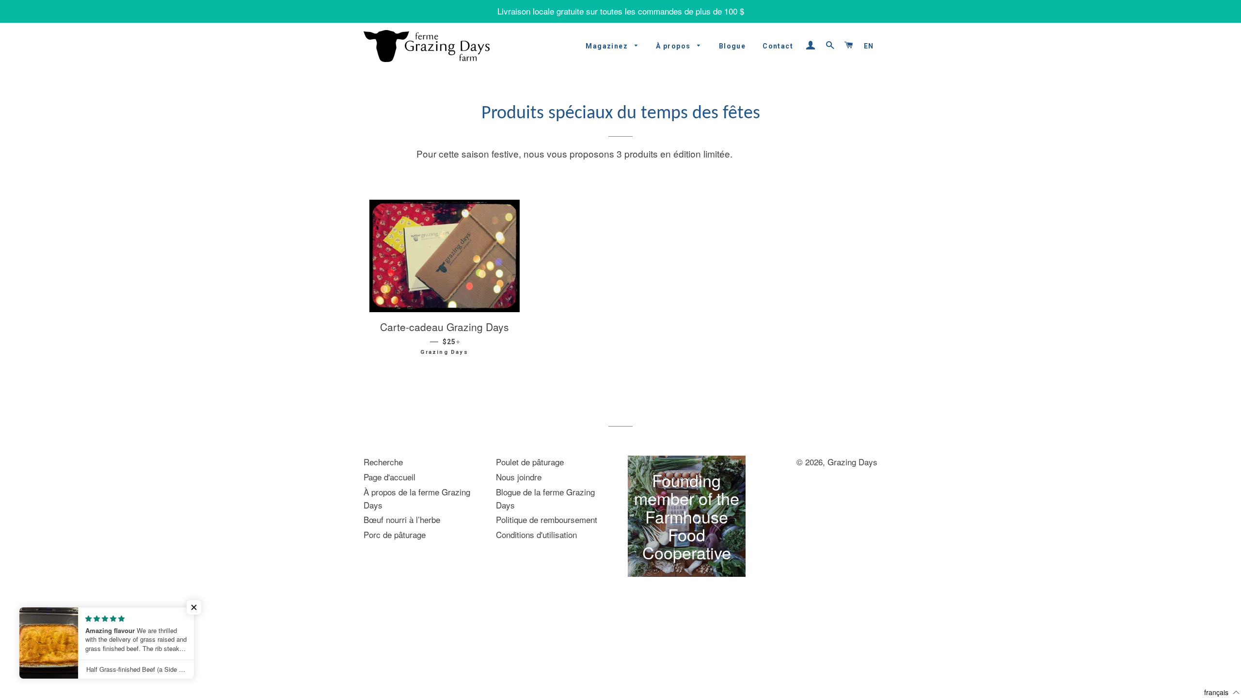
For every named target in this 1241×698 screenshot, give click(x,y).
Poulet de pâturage (530, 462)
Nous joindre (518, 477)
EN (869, 46)
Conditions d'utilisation (536, 534)
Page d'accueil (389, 477)
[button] (194, 607)
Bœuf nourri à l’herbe (402, 519)
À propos (674, 46)
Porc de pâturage (395, 534)
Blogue (732, 46)
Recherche (383, 462)
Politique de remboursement (546, 519)
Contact (778, 46)
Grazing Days (852, 462)
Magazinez (608, 46)
